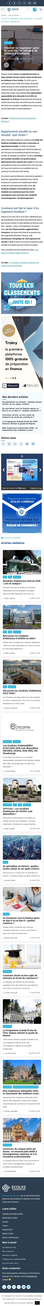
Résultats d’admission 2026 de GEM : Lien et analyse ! (21, 582)
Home (3, 15)
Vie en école (14, 15)
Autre (5, 862)
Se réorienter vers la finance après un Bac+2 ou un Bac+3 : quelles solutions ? (21, 409)
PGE (10, 577)
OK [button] (37, 1303)
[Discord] (35, 3)
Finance (6, 914)
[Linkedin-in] (19, 3)
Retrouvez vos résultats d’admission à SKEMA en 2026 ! (19, 637)
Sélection (17, 577)
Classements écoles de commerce (26, 1087)
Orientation (7, 971)
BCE (5, 577)
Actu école (7, 741)
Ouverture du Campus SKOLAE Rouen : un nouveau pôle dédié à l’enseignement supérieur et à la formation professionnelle (20, 1153)
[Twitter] (14, 3)
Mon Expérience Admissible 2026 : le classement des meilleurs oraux (19, 429)
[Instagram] (25, 3)
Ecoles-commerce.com (11, 1196)
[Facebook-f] (9, 3)
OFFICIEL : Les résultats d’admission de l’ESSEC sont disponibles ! (17, 811)
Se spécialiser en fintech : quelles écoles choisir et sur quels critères (22, 403)
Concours (17, 741)
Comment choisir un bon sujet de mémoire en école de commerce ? (18, 416)
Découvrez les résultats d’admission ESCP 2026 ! (22, 692)
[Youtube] (30, 3)
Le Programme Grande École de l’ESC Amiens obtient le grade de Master (20, 422)
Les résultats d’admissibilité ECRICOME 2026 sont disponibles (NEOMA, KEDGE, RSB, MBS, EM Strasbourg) (20, 749)
